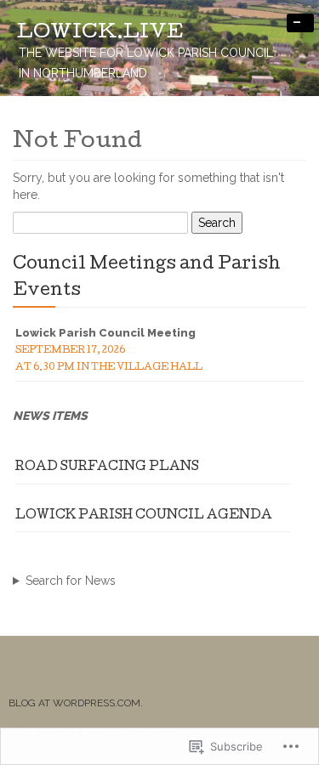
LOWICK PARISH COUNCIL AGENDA (143, 516)
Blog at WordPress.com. (76, 703)
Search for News (71, 580)
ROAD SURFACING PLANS (107, 467)
